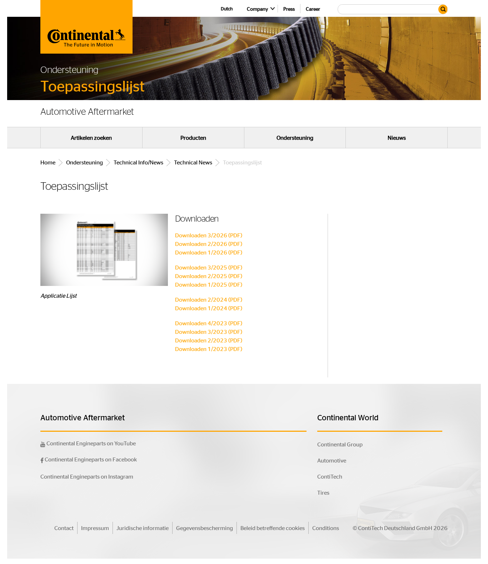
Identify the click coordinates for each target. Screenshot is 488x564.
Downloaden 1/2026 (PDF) (208, 252)
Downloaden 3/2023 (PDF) (208, 331)
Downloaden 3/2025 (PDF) (208, 267)
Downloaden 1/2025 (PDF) (208, 284)
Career (313, 8)
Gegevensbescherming (204, 527)
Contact (64, 527)
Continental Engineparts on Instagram (86, 476)
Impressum (95, 527)
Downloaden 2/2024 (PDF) (208, 299)
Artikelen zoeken (91, 137)
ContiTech (329, 476)
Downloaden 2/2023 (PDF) (208, 340)
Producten (193, 137)
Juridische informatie (142, 527)
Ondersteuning (295, 137)
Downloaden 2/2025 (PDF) (208, 275)
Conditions (325, 527)
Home (47, 162)
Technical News (193, 162)
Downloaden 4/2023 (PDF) (208, 323)
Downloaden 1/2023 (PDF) (208, 348)
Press (289, 8)
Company (257, 8)
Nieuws (397, 137)
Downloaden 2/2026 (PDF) (208, 243)
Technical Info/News (138, 162)
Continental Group (340, 444)
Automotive (331, 460)
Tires (323, 492)
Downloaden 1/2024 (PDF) (208, 308)
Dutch (227, 8)
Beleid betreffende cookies (272, 527)
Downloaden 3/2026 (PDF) (208, 235)
